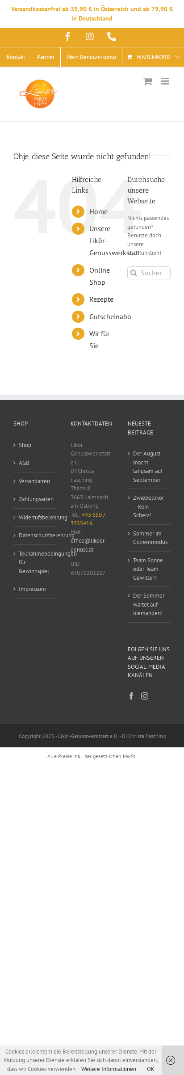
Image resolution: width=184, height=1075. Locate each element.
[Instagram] (144, 696)
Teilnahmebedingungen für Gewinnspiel (35, 562)
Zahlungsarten (35, 499)
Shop (25, 445)
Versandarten (34, 481)
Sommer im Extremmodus (149, 538)
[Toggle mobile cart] (147, 81)
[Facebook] (131, 696)
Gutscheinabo (110, 316)
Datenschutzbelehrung (35, 535)
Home (98, 211)
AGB (24, 463)
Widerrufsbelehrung (35, 517)
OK (151, 1069)
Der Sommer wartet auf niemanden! (148, 604)
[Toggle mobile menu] (166, 81)
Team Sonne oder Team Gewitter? (148, 569)
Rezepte (101, 299)
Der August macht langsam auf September (148, 467)
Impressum (32, 589)
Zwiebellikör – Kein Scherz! (148, 506)
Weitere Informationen (108, 1069)
